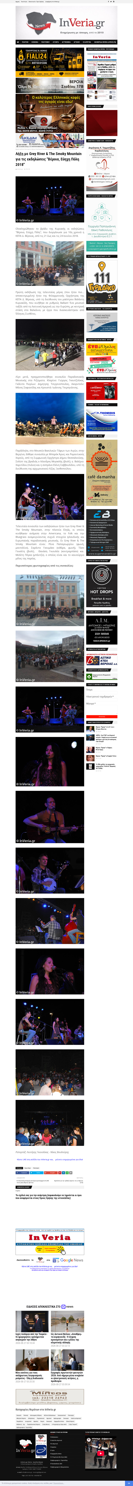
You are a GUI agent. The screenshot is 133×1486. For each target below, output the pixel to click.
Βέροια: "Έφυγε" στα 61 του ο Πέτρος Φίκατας (105, 728)
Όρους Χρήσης (46, 1198)
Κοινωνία (19, 1415)
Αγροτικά (49, 1418)
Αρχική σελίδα (19, 149)
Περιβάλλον (20, 1421)
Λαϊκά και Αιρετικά (76, 1418)
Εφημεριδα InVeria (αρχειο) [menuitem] (104, 42)
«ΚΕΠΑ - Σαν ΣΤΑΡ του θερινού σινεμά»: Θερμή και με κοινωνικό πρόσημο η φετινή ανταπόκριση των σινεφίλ (106, 738)
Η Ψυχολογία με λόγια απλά (59, 1424)
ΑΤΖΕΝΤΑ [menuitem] (56, 42)
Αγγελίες (36, 1421)
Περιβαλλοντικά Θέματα (33, 1424)
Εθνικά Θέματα (70, 1421)
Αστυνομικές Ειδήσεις (36, 1415)
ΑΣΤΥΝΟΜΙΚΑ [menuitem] (66, 42)
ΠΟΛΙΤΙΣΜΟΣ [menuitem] (45, 42)
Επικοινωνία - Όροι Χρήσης (36, 1)
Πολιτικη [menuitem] (25, 42)
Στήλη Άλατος (46, 1424)
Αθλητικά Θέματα (21, 1418)
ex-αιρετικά (28, 1421)
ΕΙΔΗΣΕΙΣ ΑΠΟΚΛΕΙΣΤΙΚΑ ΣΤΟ (43, 1306)
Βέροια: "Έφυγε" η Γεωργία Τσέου (106, 756)
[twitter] (111, 1)
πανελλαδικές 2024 (56, 1463)
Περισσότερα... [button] (58, 1483)
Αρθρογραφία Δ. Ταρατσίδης (24, 1427)
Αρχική (17, 1)
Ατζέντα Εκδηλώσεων (49, 1415)
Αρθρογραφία (57, 1418)
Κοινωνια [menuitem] (35, 42)
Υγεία (52, 1450)
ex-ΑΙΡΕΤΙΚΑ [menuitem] (87, 42)
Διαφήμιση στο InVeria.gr (52, 1)
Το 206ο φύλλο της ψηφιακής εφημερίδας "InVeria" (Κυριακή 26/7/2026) (105, 766)
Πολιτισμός (27, 149)
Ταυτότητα (24, 1)
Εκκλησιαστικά (62, 1415)
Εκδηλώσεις (31, 1418)
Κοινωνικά (49, 1421)
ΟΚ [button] (129, 1483)
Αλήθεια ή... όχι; (21, 1424)
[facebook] (108, 1)
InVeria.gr (20, 169)
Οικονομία (66, 1418)
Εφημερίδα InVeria (59, 1421)
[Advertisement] (50, 1285)
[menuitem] (18, 42)
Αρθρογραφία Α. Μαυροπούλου (60, 1467)
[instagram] (114, 1)
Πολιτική (26, 1415)
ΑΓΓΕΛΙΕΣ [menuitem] (77, 42)
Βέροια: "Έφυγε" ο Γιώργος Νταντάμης (104, 749)
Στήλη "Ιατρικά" (73, 1424)
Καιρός (42, 1421)
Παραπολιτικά (40, 1418)
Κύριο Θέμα (28, 1168)
